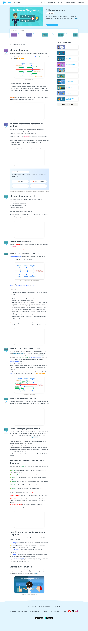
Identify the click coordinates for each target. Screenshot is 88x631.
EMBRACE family (46, 626)
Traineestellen (51, 2)
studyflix (8, 2)
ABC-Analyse (41, 355)
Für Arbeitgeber (81, 2)
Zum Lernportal (33, 606)
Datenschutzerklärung (45, 191)
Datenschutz (42, 622)
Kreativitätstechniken (18, 353)
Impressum (31, 622)
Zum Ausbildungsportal (45, 606)
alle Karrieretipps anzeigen (67, 104)
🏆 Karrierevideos (38, 186)
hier (36, 573)
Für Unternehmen (35, 611)
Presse (64, 611)
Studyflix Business (55, 611)
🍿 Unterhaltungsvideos (38, 181)
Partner (45, 611)
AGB (37, 622)
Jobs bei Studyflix (23, 611)
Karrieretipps (60, 2)
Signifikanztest (34, 437)
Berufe (42, 2)
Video (76, 18)
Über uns (14, 611)
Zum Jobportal (52, 24)
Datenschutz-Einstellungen (53, 622)
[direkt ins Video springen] (29, 69)
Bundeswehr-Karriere (70, 2)
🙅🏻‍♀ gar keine (20, 181)
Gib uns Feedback (64, 622)
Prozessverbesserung (64, 8)
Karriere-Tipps (49, 8)
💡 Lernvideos (20, 186)
